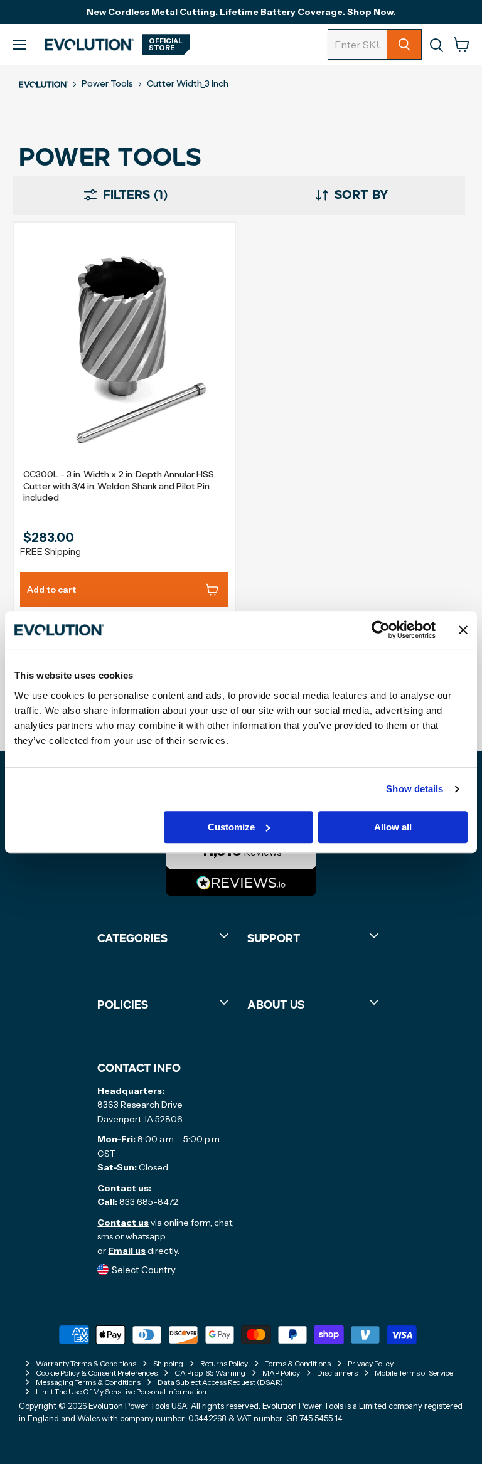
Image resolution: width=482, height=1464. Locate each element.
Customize (231, 827)
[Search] (404, 44)
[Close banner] (463, 629)
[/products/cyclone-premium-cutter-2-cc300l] (124, 348)
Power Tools (107, 83)
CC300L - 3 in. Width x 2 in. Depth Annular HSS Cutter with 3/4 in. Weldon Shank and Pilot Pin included (118, 486)
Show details (414, 788)
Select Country (144, 1269)
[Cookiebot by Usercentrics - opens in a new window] (381, 629)
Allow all (393, 827)
